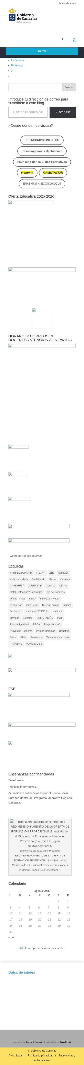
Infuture (67, 605)
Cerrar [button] (42, 50)
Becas (52, 579)
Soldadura (36, 637)
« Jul (11, 937)
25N (51, 572)
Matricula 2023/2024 (36, 611)
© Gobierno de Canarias (42, 1050)
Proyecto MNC (52, 624)
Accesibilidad (67, 3)
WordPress (65, 1042)
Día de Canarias (55, 592)
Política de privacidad (40, 1055)
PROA (36, 624)
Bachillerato (38, 579)
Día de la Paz (17, 598)
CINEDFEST (17, 585)
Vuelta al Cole (34, 643)
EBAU (32, 598)
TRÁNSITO (16, 643)
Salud (13, 637)
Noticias (27, 618)
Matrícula (57, 611)
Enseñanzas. (16, 780)
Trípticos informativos (22, 786)
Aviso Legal (15, 1055)
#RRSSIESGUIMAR (21, 572)
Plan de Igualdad (19, 624)
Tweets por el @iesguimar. (25, 555)
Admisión (63, 572)
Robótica (64, 631)
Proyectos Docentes (21, 631)
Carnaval (65, 579)
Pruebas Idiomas (45, 631)
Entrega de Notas (49, 598)
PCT (59, 618)
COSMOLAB (35, 585)
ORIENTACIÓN (44, 618)
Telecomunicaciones (57, 637)
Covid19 (50, 585)
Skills (24, 637)
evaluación (16, 605)
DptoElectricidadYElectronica (26, 592)
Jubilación (15, 611)
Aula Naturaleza (19, 579)
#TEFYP (40, 572)
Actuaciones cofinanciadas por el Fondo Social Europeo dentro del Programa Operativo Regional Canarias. (40, 797)
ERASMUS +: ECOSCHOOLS (42, 183)
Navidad (14, 618)
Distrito (63, 585)
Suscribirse (62, 112)
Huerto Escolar (50, 605)
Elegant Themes (34, 1042)
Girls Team (32, 605)
